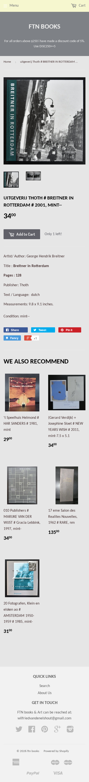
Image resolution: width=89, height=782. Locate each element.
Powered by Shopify (56, 751)
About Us (45, 693)
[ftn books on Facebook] (31, 731)
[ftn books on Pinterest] (44, 731)
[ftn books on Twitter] (19, 731)
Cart (81, 6)
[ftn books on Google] (57, 731)
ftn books (44, 27)
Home (7, 61)
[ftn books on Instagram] (70, 731)
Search (44, 686)
